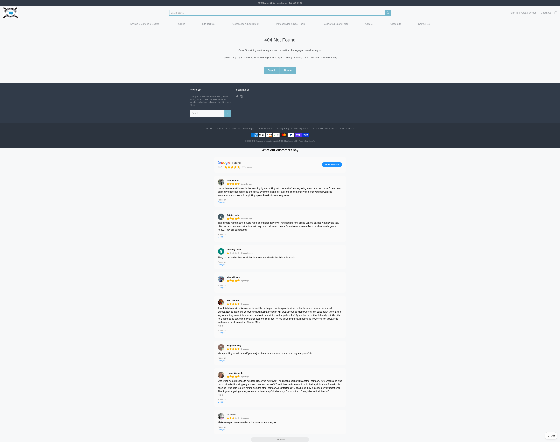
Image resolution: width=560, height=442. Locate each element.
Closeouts (395, 24)
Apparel (369, 24)
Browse (288, 70)
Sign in (514, 13)
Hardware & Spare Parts (335, 24)
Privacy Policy (282, 128)
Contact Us (424, 24)
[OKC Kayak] (10, 12)
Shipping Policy (301, 128)
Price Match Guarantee (323, 128)
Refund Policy (265, 128)
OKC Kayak (256, 141)
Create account (529, 13)
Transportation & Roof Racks (290, 24)
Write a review (332, 165)
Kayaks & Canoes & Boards (144, 24)
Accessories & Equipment (245, 24)
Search (271, 70)
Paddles (180, 24)
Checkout (546, 13)
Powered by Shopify (306, 141)
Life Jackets (208, 24)
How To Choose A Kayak (243, 128)
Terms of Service (346, 128)
